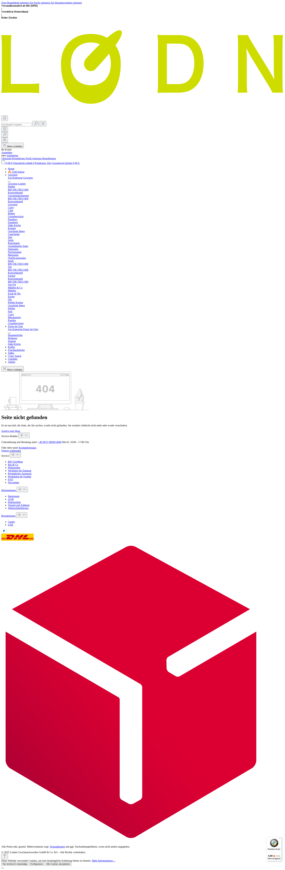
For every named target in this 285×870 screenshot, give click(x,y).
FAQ (10, 479)
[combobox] (16, 124)
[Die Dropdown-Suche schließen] (43, 123)
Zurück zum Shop (10, 431)
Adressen (37, 158)
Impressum (13, 496)
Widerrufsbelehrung (18, 508)
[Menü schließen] (9, 181)
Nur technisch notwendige (15, 864)
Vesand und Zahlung (19, 505)
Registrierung (8, 515)
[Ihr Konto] (4, 140)
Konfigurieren (37, 864)
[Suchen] (35, 123)
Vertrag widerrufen (11, 450)
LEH (10, 524)
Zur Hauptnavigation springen (66, 2)
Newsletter (13, 482)
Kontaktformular (27, 447)
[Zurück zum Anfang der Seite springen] (4, 856)
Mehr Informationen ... (103, 860)
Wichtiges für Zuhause (19, 470)
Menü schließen (14, 146)
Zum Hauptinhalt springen (15, 2)
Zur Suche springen (39, 2)
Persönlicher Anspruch (20, 473)
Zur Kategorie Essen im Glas (23, 329)
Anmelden (6, 152)
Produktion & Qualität (19, 476)
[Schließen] (2, 868)
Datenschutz (14, 502)
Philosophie (14, 467)
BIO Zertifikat (15, 461)
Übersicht (6, 158)
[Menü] (4, 118)
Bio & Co (13, 464)
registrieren (12, 155)
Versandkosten (57, 846)
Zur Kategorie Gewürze (20, 177)
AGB (11, 499)
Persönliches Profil (22, 158)
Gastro (11, 521)
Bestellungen (49, 158)
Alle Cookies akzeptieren (58, 864)
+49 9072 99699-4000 (50, 442)
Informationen (9, 490)
